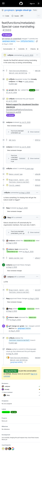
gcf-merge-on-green (16, 326)
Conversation (10, 49)
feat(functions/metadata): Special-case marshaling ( (19, 360)
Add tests (12, 140)
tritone (8, 349)
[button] (37, 55)
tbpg (8, 208)
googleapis (9, 10)
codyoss (9, 122)
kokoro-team (13, 249)
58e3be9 (37, 358)
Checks (35, 49)
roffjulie (10, 55)
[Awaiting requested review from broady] (39, 389)
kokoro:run (30, 309)
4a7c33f (37, 290)
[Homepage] (21, 3)
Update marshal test (16, 258)
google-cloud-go (23, 10)
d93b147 (37, 185)
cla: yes (32, 90)
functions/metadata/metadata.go (17, 132)
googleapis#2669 (16, 362)
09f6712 (37, 140)
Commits (23, 49)
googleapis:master (9, 41)
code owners (29, 81)
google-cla (13, 90)
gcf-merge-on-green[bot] (11, 39)
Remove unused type (16, 174)
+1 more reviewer (7, 392)
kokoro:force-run (29, 240)
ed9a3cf (37, 258)
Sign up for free (10, 371)
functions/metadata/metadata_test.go (17, 232)
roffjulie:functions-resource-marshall (28, 41)
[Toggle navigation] (3, 3)
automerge (22, 309)
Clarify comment (14, 185)
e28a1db (37, 174)
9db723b (37, 71)
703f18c (37, 180)
